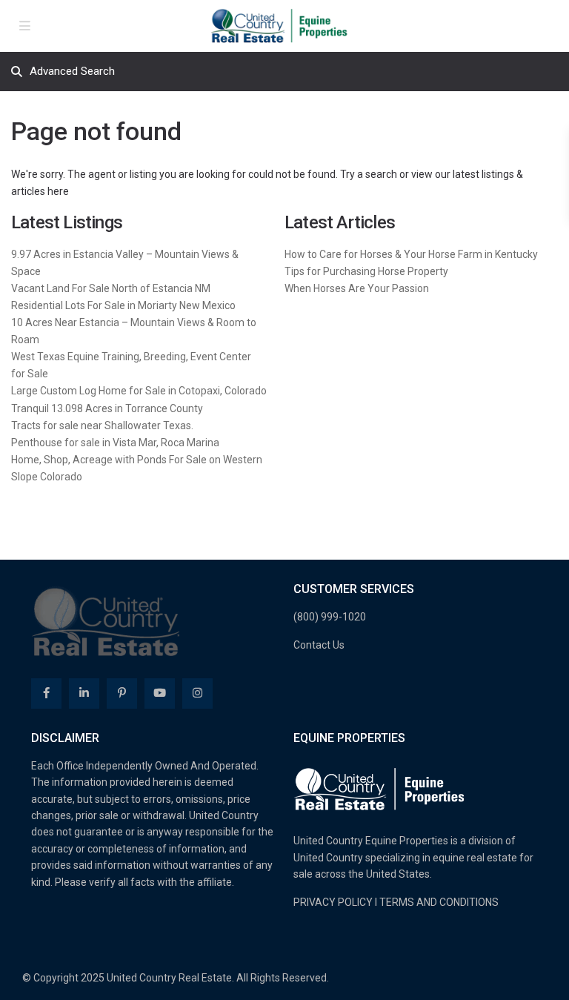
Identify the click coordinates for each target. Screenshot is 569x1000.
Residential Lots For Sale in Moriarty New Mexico (123, 305)
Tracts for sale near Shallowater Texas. (102, 425)
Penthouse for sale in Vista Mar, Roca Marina (115, 442)
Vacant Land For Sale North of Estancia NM (110, 288)
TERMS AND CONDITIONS (439, 902)
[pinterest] (122, 693)
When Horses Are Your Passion (356, 288)
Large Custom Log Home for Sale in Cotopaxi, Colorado (139, 391)
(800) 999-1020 (329, 617)
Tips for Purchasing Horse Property (366, 271)
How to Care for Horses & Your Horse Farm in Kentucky (411, 254)
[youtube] (159, 693)
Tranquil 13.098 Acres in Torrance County (107, 408)
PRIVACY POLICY (333, 902)
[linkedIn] (84, 693)
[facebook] (46, 693)
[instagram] (197, 693)
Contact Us (319, 645)
